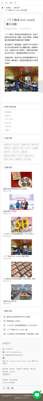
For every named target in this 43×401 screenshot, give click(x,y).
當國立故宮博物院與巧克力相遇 (15, 188)
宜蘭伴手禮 (25, 144)
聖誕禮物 (5, 380)
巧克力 (28, 148)
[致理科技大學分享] (21, 292)
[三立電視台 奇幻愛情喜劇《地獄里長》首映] (21, 269)
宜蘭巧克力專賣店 (10, 155)
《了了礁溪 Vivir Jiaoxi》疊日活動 (16, 256)
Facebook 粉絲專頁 (9, 383)
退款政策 (19, 369)
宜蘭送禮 (18, 159)
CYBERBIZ (24, 398)
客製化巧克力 (29, 155)
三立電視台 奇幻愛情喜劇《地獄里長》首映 (19, 278)
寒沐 (21, 148)
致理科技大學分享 (9, 301)
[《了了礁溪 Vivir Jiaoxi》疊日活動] (21, 247)
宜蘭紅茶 (7, 148)
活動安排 (24, 152)
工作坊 (20, 155)
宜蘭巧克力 (7, 144)
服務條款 (5, 372)
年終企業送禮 (13, 380)
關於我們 (5, 369)
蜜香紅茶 (15, 148)
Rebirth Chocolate (17, 396)
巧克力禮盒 (27, 159)
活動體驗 (35, 148)
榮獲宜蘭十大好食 (9, 211)
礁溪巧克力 (35, 144)
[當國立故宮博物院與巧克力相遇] (21, 179)
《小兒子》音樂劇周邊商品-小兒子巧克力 (18, 233)
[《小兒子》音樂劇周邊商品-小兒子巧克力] (21, 224)
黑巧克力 (17, 144)
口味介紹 (12, 372)
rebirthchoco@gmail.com (13, 352)
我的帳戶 (12, 369)
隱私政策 (33, 369)
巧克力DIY (15, 152)
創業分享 (7, 152)
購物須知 (26, 369)
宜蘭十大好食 (8, 159)
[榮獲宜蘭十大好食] (21, 202)
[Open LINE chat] (37, 395)
